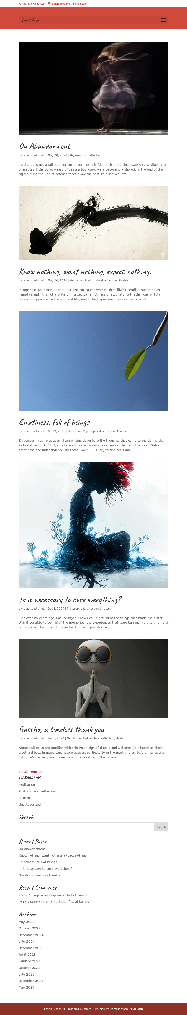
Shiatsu (123, 280)
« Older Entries (30, 771)
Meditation (76, 280)
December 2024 (31, 935)
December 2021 (31, 981)
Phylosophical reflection (85, 155)
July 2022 (27, 974)
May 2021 (26, 987)
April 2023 (27, 954)
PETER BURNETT (32, 901)
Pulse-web (136, 1009)
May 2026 (26, 921)
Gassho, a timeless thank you (61, 729)
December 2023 (31, 948)
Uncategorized (30, 804)
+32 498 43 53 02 (33, 3)
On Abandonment (44, 146)
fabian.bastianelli (34, 155)
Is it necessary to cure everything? (69, 599)
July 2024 (27, 941)
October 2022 (29, 968)
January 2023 (29, 961)
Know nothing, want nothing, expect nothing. (85, 271)
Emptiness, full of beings (54, 422)
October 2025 (29, 928)
